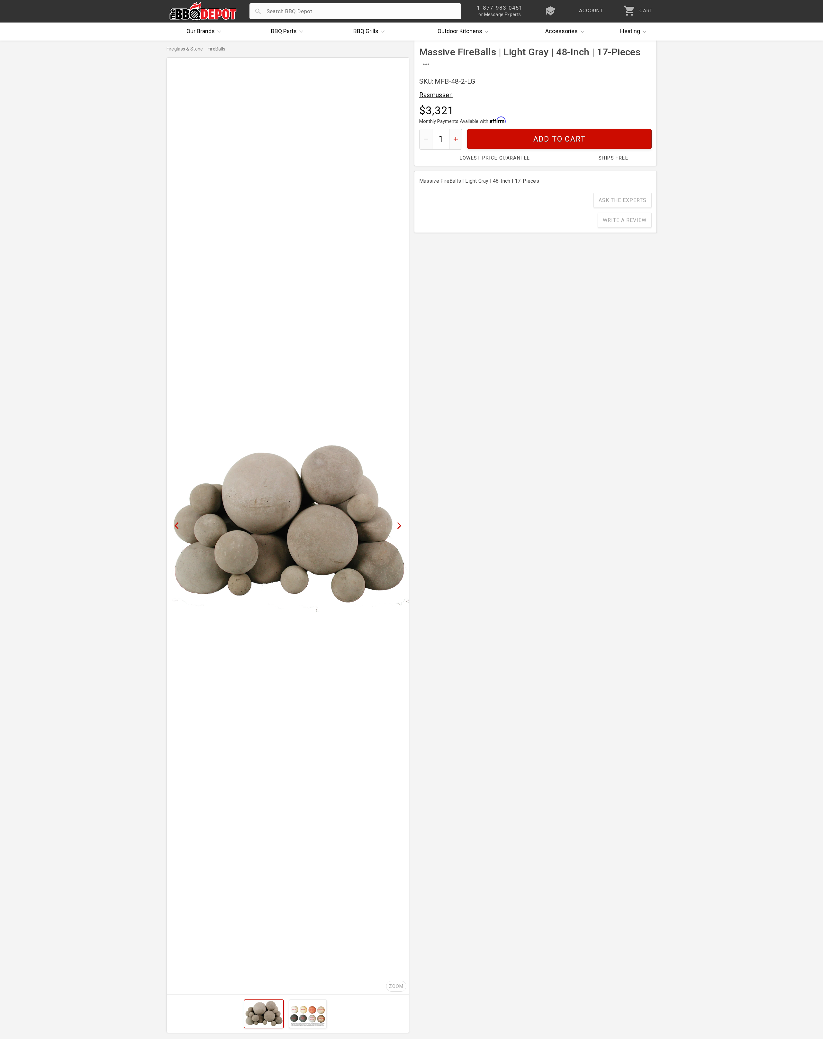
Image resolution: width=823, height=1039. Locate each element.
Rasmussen (436, 95)
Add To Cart (559, 139)
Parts (284, 31)
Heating (630, 31)
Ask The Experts (623, 200)
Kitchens (460, 31)
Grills (365, 31)
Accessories (561, 31)
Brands (200, 31)
